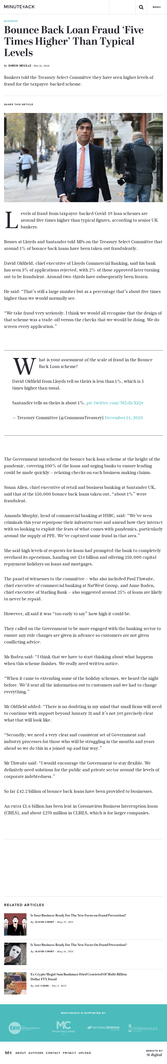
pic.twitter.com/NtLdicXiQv (115, 403)
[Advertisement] (83, 867)
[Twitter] (38, 104)
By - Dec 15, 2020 (26, 66)
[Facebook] (45, 104)
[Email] (59, 104)
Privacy (69, 1053)
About (20, 1053)
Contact (53, 1053)
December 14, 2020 (124, 418)
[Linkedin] (52, 104)
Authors (36, 1053)
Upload (85, 1053)
